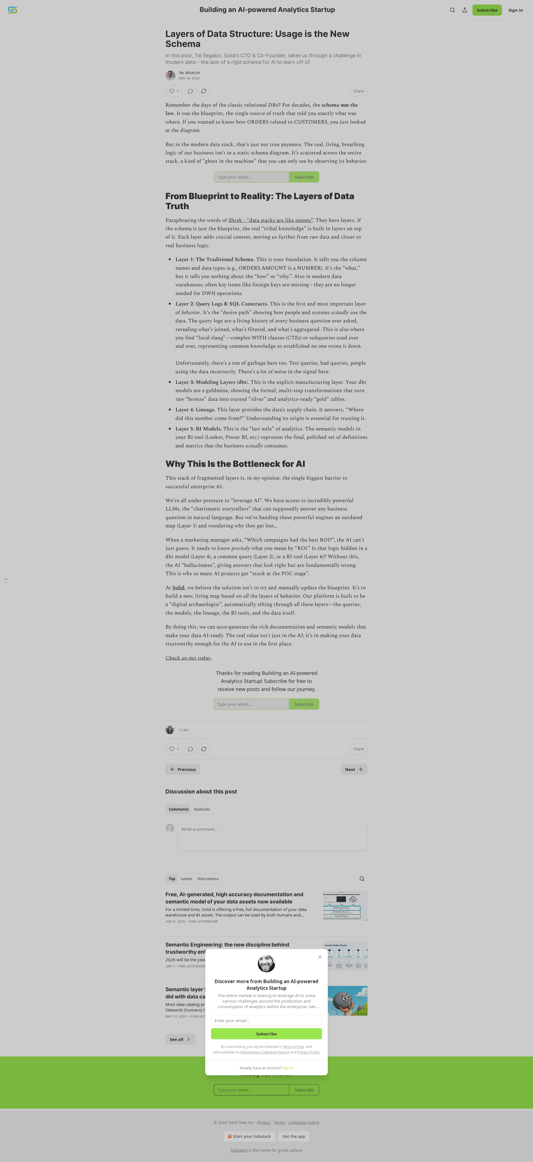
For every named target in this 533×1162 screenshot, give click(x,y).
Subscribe (266, 1033)
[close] (319, 957)
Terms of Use (293, 1046)
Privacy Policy (308, 1052)
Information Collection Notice (264, 1052)
